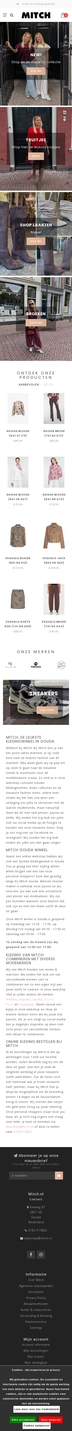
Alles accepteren (23, 1419)
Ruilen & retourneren (36, 1310)
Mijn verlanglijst (36, 1362)
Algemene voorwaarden (36, 1286)
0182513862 (23, 1132)
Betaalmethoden (36, 1304)
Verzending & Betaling (36, 1316)
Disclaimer (36, 1292)
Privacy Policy (36, 1298)
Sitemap (36, 1328)
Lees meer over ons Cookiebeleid (36, 1409)
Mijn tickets (36, 1356)
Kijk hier (47, 710)
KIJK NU (36, 71)
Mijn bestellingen (36, 1350)
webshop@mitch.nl (38, 1238)
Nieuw (48, 384)
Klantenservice (36, 1322)
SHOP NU (36, 322)
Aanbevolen (29, 384)
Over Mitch (36, 1280)
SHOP (36, 156)
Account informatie (36, 1345)
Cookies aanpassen (37, 1425)
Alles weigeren (51, 1419)
